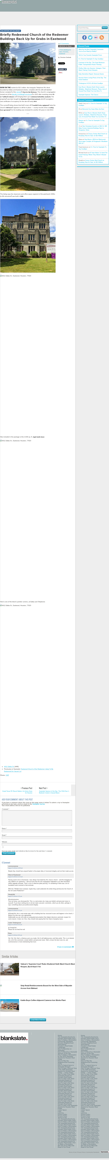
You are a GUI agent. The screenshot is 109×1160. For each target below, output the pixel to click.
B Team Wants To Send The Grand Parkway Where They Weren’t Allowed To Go (93, 154)
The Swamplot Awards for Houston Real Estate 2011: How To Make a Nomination (67, 1129)
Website (4, 842)
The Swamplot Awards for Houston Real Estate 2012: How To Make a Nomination (67, 1038)
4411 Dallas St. (9, 766)
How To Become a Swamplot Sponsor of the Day (67, 1052)
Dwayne (81, 120)
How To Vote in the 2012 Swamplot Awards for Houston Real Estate (66, 1089)
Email (4, 835)
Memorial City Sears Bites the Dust (93, 109)
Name (4, 828)
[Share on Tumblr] (62, 69)
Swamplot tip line (38, 804)
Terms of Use (62, 1117)
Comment (5, 809)
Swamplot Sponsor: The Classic (88, 95)
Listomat (61, 1113)
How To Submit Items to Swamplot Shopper (66, 1065)
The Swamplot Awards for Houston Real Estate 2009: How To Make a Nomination (67, 1120)
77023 (61, 50)
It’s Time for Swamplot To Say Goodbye (91, 59)
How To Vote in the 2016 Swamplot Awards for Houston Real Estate (66, 1102)
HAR (7, 775)
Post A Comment (64, 947)
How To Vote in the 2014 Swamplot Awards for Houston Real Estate (66, 1098)
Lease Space (62, 1110)
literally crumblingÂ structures (22, 94)
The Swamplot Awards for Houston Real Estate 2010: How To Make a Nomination (67, 1125)
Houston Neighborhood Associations (65, 1043)
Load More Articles (38, 1020)
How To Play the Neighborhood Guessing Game (66, 1062)
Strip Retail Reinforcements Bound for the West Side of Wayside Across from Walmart (46, 987)
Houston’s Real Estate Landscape (65, 1046)
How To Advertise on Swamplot (65, 1049)
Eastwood (62, 53)
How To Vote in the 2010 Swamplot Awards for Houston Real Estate (66, 1080)
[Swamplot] (14, 1043)
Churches (65, 52)
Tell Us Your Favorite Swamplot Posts (90, 55)
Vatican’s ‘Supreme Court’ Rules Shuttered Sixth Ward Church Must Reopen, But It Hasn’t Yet (48, 965)
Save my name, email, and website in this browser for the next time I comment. (27, 851)
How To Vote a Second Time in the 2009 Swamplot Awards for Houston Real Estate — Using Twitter (67, 1070)
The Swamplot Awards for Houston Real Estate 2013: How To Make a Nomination (67, 1133)
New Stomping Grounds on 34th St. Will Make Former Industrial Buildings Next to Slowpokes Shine (93, 128)
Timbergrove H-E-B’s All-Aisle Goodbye (91, 83)
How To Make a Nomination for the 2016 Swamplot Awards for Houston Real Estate (67, 1057)
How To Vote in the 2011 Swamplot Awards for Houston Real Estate (66, 1084)
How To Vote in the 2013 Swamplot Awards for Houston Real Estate (66, 1093)
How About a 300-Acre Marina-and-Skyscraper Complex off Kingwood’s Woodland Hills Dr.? (93, 141)
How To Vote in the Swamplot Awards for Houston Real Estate (67, 1107)
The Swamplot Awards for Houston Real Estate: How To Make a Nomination (66, 1142)
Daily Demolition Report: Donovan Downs (91, 74)
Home (60, 1035)
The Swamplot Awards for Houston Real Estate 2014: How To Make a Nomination (67, 1138)
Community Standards (65, 1041)
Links (59, 1111)
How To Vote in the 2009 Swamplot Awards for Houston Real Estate (66, 1075)
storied (18, 92)
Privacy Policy (62, 1114)
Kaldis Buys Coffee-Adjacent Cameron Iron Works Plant (43, 1000)
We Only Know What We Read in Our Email (66, 1146)
